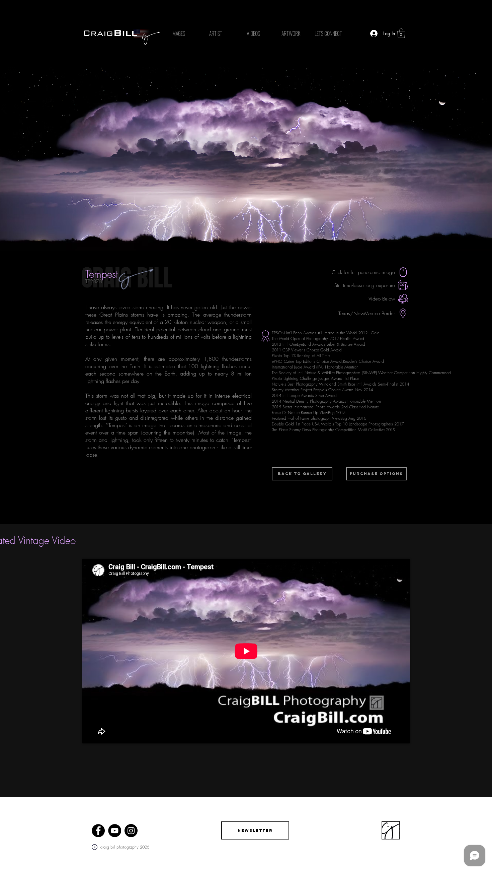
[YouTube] (114, 830)
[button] (401, 33)
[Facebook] (98, 830)
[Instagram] (131, 830)
